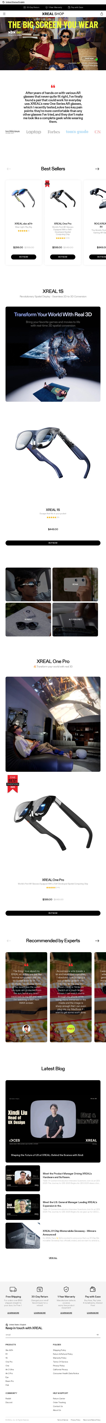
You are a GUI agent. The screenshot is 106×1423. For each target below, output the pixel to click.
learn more (13, 1313)
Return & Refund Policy (63, 1354)
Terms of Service (60, 1362)
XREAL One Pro (62, 224)
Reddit (8, 1399)
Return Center (59, 1399)
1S (6, 1358)
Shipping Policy (59, 1350)
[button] (4, 14)
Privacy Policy (59, 1366)
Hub (7, 1385)
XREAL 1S (53, 510)
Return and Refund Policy (91, 1420)
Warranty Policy (59, 1358)
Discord (9, 1403)
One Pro (9, 1362)
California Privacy (60, 1370)
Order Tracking (59, 1403)
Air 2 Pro (9, 1373)
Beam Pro (10, 1381)
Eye (7, 1377)
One (7, 1366)
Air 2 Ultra (10, 1370)
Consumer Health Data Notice (66, 1373)
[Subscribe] (97, 1334)
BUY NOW (23, 257)
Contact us (58, 1406)
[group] (53, 43)
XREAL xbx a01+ (24, 224)
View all (53, 1258)
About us (57, 1410)
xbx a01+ (9, 1350)
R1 (6, 1354)
